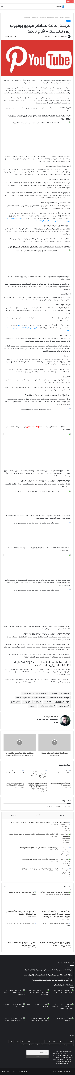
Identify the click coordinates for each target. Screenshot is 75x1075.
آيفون (59, 1041)
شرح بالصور (14, 702)
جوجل (10, 1041)
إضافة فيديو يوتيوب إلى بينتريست (33, 693)
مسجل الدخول (58, 806)
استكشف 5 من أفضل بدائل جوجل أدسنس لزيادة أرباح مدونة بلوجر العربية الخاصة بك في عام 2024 (56, 914)
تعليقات (14, 815)
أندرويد (35, 1041)
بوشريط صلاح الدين (62, 36)
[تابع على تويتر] (57, 36)
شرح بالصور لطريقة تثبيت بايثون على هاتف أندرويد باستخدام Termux (39, 847)
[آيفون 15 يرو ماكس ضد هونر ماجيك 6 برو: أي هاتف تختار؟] (55, 931)
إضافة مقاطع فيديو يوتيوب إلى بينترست (30, 697)
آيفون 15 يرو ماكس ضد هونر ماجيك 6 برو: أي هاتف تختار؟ (55, 944)
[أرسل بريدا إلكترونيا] (55, 36)
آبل (64, 1041)
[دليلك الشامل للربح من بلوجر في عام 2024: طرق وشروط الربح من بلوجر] (62, 996)
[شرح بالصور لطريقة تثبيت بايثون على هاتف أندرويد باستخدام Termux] (65, 852)
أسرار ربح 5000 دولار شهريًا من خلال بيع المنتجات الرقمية (21, 912)
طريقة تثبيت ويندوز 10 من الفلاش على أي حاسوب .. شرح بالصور (40, 869)
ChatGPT (70, 1041)
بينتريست (26, 702)
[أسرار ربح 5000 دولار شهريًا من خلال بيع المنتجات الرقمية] (20, 900)
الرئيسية (67, 17)
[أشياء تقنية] (59, 6)
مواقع (24, 1044)
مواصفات (30, 1044)
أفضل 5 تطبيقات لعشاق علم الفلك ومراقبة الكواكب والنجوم (40, 859)
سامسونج (70, 1044)
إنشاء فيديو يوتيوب (61, 702)
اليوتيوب (47, 702)
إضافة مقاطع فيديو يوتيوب (58, 697)
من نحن (9, 1071)
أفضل (54, 1041)
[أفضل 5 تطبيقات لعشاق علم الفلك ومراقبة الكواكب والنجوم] (65, 862)
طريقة (50, 1044)
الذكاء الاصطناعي (26, 1041)
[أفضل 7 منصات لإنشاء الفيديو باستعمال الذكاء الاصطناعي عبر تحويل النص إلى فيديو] (65, 839)
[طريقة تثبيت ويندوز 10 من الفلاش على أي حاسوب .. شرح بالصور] (65, 873)
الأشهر (62, 815)
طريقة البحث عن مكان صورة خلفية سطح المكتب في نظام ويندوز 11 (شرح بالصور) (34, 822)
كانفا (19, 325)
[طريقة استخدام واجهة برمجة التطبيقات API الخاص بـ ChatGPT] (14, 775)
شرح (64, 1044)
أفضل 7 (41, 1041)
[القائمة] (2, 7)
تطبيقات (17, 1041)
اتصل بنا (4, 1071)
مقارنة (37, 1044)
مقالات (62, 17)
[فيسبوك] (56, 722)
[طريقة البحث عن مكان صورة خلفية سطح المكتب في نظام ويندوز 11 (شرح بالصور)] (65, 827)
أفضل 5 (48, 1041)
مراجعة (44, 1044)
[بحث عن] (73, 7)
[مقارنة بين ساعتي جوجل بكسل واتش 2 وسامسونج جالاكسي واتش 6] (13, 1024)
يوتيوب (32, 706)
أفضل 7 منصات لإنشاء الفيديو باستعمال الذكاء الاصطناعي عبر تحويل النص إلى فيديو (33, 834)
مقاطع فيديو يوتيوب (46, 706)
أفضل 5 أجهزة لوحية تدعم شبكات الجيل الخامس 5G (21, 944)
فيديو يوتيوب (63, 706)
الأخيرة (38, 815)
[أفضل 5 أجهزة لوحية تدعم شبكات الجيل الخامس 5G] (60, 775)
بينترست (36, 702)
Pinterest (64, 693)
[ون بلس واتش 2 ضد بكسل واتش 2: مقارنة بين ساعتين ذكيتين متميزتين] (37, 1024)
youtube (53, 693)
